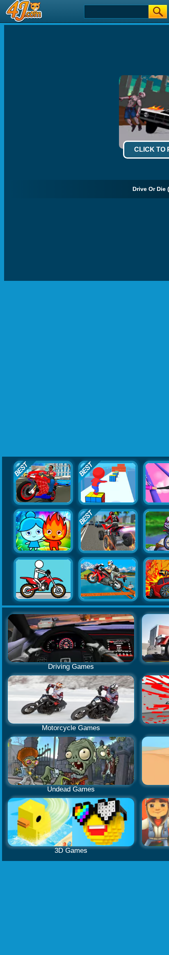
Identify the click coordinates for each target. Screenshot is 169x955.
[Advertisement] (84, 369)
